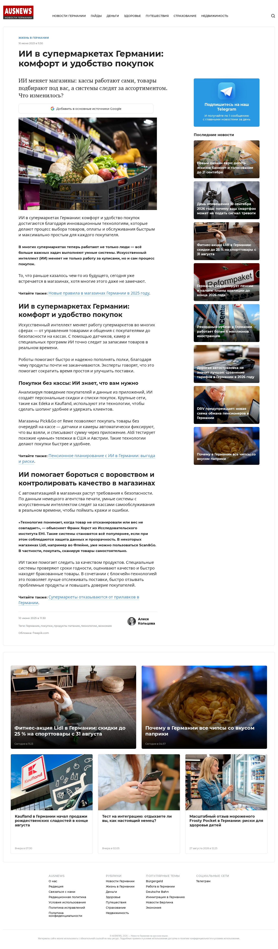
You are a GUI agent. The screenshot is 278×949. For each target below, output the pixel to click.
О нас (53, 881)
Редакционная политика (67, 897)
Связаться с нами (62, 892)
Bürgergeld (154, 881)
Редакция (56, 886)
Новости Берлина (159, 902)
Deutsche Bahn (157, 892)
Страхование (116, 907)
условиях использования (226, 938)
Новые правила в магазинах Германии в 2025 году (98, 293)
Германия (32, 625)
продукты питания (67, 625)
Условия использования (67, 902)
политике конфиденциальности (196, 938)
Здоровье (113, 897)
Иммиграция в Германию (165, 897)
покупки (47, 625)
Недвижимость (117, 913)
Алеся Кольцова (146, 621)
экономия (105, 625)
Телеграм (203, 881)
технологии (89, 625)
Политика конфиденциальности (65, 914)
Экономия (153, 907)
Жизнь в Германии (34, 37)
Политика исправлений (67, 907)
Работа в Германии (160, 886)
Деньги (111, 892)
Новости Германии (120, 881)
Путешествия (116, 902)
